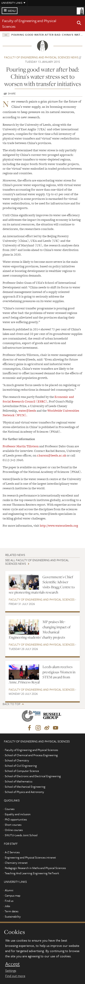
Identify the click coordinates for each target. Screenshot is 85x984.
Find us (9, 901)
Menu (12, 11)
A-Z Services (12, 852)
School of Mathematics (18, 781)
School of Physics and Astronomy (24, 792)
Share (12, 93)
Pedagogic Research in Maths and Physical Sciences (35, 868)
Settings (10, 970)
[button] (79, 24)
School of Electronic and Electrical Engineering (33, 776)
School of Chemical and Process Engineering (31, 755)
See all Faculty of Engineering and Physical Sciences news (37, 562)
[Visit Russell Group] (52, 717)
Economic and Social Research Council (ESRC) (38, 399)
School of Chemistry (17, 760)
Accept (12, 964)
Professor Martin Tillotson (21, 446)
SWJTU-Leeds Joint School (21, 835)
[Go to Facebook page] (29, 728)
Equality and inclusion (18, 814)
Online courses (14, 830)
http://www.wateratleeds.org (59, 525)
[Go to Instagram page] (38, 728)
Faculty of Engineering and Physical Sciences (42, 599)
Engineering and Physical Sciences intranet (30, 857)
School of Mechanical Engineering (25, 786)
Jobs (7, 906)
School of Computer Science (22, 771)
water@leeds (27, 410)
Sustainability (13, 916)
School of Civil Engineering (21, 765)
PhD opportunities (16, 819)
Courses (9, 809)
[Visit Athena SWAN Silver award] (32, 717)
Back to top (11, 704)
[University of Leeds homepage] (80, 10)
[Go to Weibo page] (46, 728)
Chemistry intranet (16, 862)
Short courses (13, 824)
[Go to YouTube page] (55, 728)
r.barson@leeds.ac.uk (51, 455)
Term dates (11, 911)
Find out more (15, 975)
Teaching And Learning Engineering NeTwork (32, 873)
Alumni (9, 890)
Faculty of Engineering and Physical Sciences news (41, 57)
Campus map (12, 895)
